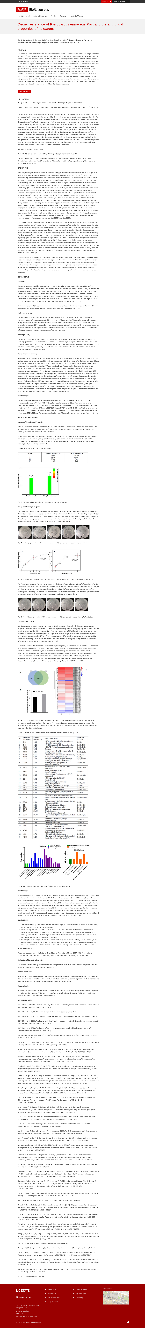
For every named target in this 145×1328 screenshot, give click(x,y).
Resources (105, 1)
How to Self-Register (76, 16)
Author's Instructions (54, 1298)
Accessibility (79, 1298)
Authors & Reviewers (40, 16)
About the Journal (24, 16)
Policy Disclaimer (53, 1302)
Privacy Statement (81, 1290)
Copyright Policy (81, 1294)
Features (63, 16)
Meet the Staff (52, 1294)
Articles (53, 16)
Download (23, 91)
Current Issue (52, 1290)
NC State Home (23, 1)
